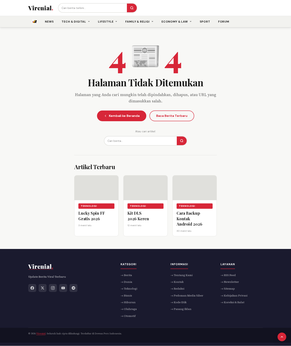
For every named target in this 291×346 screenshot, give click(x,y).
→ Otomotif (128, 316)
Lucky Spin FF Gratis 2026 (91, 215)
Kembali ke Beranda (124, 116)
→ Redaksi (177, 289)
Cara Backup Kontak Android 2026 (189, 218)
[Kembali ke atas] (282, 337)
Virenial (41, 333)
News (49, 21)
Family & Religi (137, 21)
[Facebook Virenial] (32, 288)
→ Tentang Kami (181, 275)
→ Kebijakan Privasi (234, 295)
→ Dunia (126, 282)
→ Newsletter (230, 282)
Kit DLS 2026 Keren (138, 215)
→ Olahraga (129, 309)
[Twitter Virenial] (43, 288)
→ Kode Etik (178, 302)
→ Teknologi (129, 289)
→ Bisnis (126, 295)
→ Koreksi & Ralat (232, 302)
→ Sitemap (228, 289)
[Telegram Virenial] (73, 288)
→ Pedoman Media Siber (186, 295)
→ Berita (126, 275)
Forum (223, 21)
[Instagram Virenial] (53, 288)
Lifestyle (106, 21)
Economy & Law (175, 21)
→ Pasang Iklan (180, 309)
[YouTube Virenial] (63, 288)
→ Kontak (177, 282)
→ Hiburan (128, 302)
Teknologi (89, 206)
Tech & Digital (74, 21)
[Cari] (132, 8)
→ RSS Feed (228, 275)
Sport (205, 21)
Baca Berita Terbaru (171, 116)
